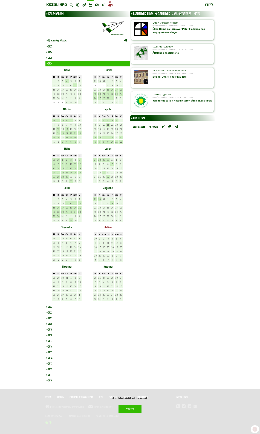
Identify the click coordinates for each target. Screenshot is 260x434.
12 (71, 85)
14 (79, 85)
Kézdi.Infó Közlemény (162, 47)
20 (75, 90)
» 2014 (49, 358)
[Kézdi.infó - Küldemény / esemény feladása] (87, 28)
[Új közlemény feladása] (84, 5)
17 (62, 90)
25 (67, 94)
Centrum (77, 4)
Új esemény (176, 126)
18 (67, 90)
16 (58, 90)
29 (54, 98)
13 (75, 85)
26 (71, 94)
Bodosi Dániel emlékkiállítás (169, 76)
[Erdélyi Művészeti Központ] (141, 29)
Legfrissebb (139, 126)
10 (62, 85)
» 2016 (49, 346)
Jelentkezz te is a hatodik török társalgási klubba (182, 100)
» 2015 (49, 352)
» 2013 (49, 363)
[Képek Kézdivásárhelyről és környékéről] (97, 5)
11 (67, 85)
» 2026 (49, 52)
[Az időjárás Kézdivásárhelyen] (103, 5)
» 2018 (49, 335)
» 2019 (49, 329)
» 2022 (49, 312)
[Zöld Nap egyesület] (141, 100)
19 (71, 90)
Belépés (208, 5)
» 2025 (49, 58)
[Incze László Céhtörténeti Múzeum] (141, 76)
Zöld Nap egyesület (161, 94)
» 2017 (49, 341)
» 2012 (49, 369)
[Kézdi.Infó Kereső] (71, 5)
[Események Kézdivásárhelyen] (90, 5)
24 (62, 94)
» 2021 (49, 318)
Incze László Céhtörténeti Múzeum (169, 70)
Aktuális (153, 126)
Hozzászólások (169, 126)
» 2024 (49, 63)
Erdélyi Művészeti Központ (165, 23)
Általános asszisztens (165, 52)
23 (58, 94)
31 (62, 98)
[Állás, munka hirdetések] (110, 4)
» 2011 (49, 375)
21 (79, 90)
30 (58, 98)
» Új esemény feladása (56, 40)
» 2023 (49, 307)
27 (75, 94)
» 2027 (49, 46)
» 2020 (49, 324)
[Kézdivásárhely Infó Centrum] (56, 4)
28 (79, 94)
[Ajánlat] (163, 126)
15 (54, 90)
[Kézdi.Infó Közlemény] (141, 53)
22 (54, 94)
